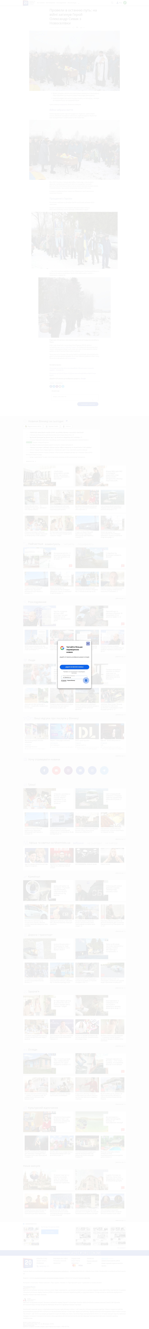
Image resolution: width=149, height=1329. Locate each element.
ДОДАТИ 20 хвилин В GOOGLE (74, 667)
